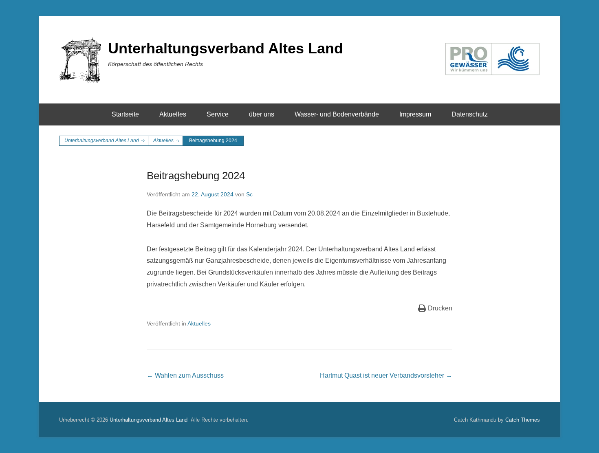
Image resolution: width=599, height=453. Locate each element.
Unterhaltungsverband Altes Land (225, 48)
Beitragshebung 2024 (196, 175)
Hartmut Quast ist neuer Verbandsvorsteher (386, 375)
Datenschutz (469, 114)
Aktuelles (172, 114)
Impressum (415, 114)
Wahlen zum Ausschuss (185, 375)
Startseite (125, 114)
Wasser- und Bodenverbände (337, 114)
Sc (249, 194)
